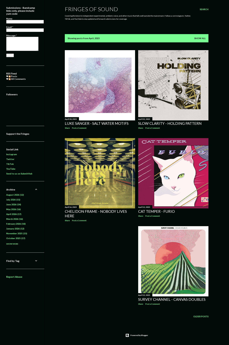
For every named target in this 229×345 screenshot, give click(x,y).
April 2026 (13, 214)
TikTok (10, 164)
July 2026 (12, 199)
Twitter (10, 159)
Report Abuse (14, 276)
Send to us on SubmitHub (19, 173)
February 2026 (15, 223)
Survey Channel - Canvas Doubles (171, 299)
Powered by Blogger (139, 335)
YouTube (10, 168)
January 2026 (15, 228)
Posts (14, 76)
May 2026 (13, 209)
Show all (200, 38)
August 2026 (14, 194)
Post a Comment (79, 128)
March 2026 (14, 219)
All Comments (18, 79)
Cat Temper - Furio (156, 211)
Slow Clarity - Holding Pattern (170, 123)
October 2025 (15, 238)
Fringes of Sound (91, 9)
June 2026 (13, 204)
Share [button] (67, 128)
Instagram (11, 154)
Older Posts (200, 316)
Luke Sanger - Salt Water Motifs (97, 123)
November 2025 (16, 233)
